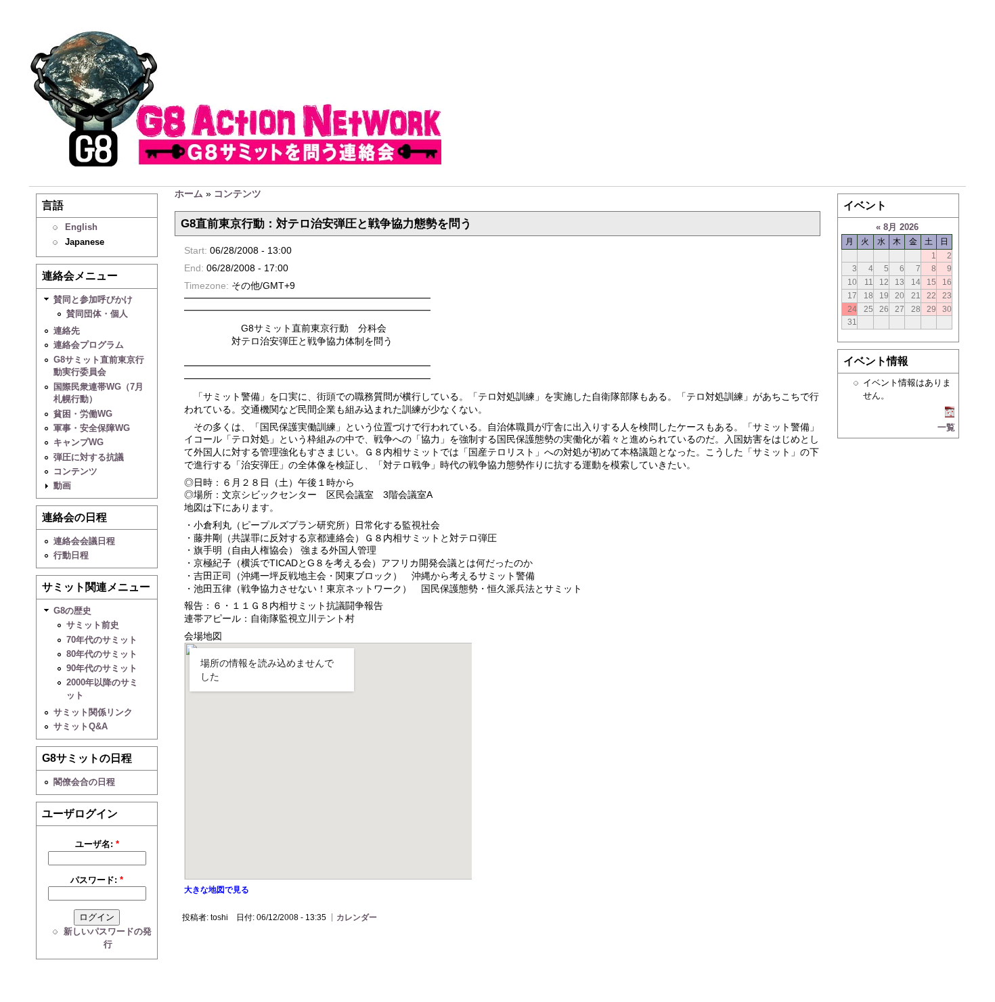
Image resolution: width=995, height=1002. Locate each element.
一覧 (946, 427)
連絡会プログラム (88, 345)
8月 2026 (901, 227)
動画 (62, 485)
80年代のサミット (101, 654)
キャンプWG (78, 442)
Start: (197, 250)
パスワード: (96, 880)
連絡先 (66, 330)
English (81, 227)
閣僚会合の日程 (84, 782)
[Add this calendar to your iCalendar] (949, 414)
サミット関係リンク (93, 712)
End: (195, 268)
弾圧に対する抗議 (88, 457)
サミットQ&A (80, 726)
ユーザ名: (97, 844)
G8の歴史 (72, 611)
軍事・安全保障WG (91, 428)
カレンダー (356, 917)
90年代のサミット (101, 668)
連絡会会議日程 (84, 541)
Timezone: (207, 285)
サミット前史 (92, 625)
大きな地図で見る (216, 889)
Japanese (84, 242)
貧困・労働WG (82, 414)
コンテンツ (75, 471)
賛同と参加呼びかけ (93, 299)
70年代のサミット (101, 640)
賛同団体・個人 (97, 314)
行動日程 (71, 555)
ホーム (189, 193)
